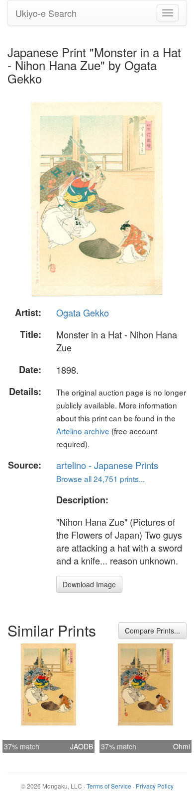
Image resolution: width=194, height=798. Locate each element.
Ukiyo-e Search (46, 12)
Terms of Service (109, 786)
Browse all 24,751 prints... (100, 478)
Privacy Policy (155, 786)
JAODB (81, 746)
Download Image (89, 584)
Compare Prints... (152, 631)
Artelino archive (82, 430)
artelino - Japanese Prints (107, 465)
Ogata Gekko (82, 312)
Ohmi (181, 746)
